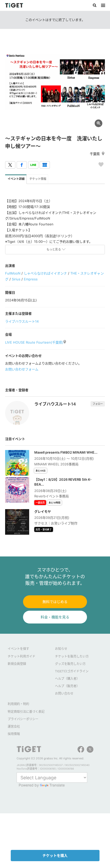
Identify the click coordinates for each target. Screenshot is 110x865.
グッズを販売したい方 (70, 664)
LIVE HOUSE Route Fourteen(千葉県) (34, 342)
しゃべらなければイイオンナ (45, 273)
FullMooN (12, 273)
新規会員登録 (17, 664)
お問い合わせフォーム (21, 369)
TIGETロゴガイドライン (72, 671)
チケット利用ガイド (21, 656)
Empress (31, 279)
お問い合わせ (64, 693)
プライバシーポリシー (23, 719)
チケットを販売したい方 (72, 656)
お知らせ (61, 649)
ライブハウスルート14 (22, 321)
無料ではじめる (55, 601)
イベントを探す (18, 649)
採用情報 (14, 734)
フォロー (98, 403)
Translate (57, 785)
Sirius (16, 279)
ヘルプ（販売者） (67, 686)
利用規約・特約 (18, 704)
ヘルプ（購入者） (67, 679)
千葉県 (95, 154)
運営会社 (14, 726)
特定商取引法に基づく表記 (26, 712)
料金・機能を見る (55, 617)
